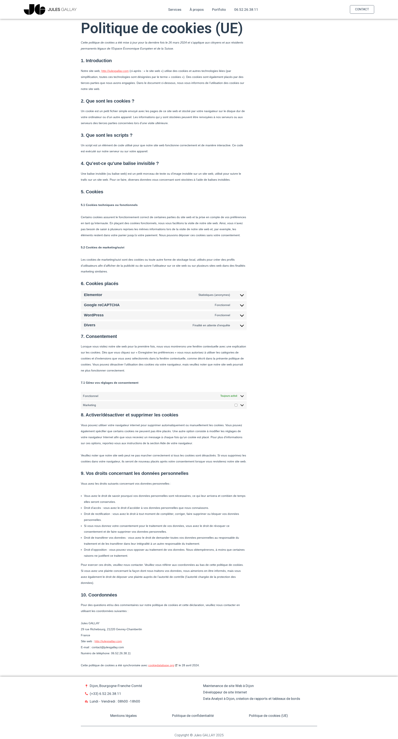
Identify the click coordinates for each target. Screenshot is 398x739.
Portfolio (219, 9)
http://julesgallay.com (115, 71)
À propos (197, 9)
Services (174, 9)
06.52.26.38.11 (246, 9)
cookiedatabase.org (161, 665)
